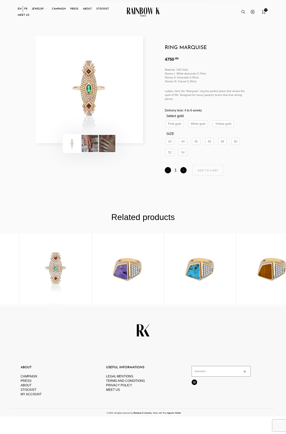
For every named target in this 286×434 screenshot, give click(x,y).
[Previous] (49, 89)
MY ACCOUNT (31, 394)
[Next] (129, 89)
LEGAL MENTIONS (119, 376)
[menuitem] (20, 9)
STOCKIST (28, 389)
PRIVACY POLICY (119, 385)
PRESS (26, 380)
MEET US (113, 389)
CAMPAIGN (29, 376)
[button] (174, 123)
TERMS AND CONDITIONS (125, 380)
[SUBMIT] (244, 371)
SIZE (170, 134)
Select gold (175, 116)
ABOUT (26, 385)
